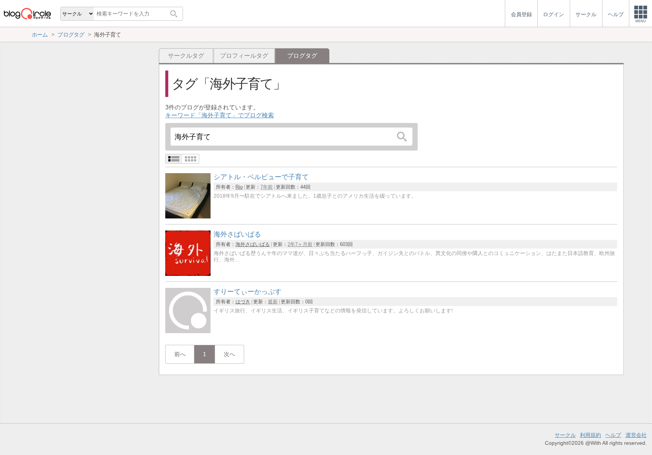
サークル (565, 435)
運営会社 (636, 435)
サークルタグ (186, 55)
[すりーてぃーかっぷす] (188, 331)
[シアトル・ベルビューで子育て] (188, 216)
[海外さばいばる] (188, 274)
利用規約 (590, 435)
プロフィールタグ (244, 55)
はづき (242, 301)
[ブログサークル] (27, 13)
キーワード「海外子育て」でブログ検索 (219, 115)
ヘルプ (613, 435)
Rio (239, 187)
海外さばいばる (252, 244)
